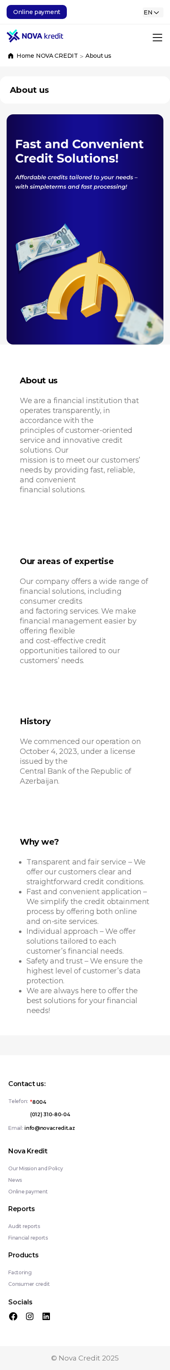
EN (148, 12)
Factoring (20, 1272)
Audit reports (24, 1226)
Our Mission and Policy (35, 1168)
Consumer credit (29, 1284)
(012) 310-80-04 (50, 1114)
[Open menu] (156, 36)
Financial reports (28, 1238)
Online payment (28, 1191)
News (15, 1180)
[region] (85, 229)
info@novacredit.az (49, 1128)
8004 (38, 1102)
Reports (21, 1209)
